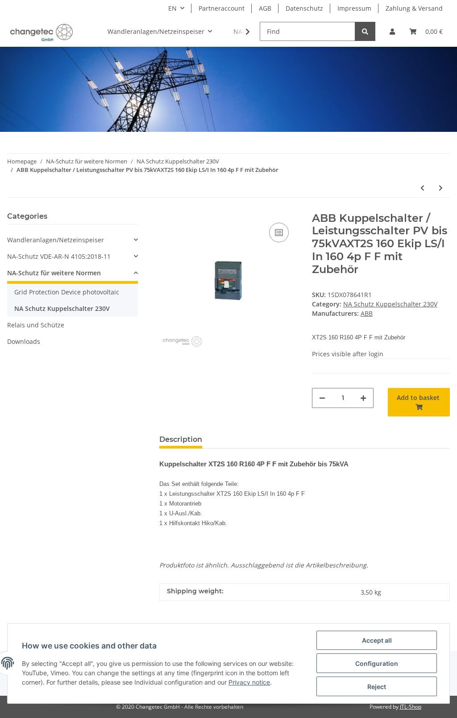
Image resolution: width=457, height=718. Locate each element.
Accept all (377, 640)
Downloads (23, 341)
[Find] (365, 31)
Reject (376, 686)
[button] (392, 31)
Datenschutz (304, 8)
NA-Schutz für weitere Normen (54, 273)
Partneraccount (222, 8)
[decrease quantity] (322, 398)
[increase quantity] (363, 398)
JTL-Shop (410, 706)
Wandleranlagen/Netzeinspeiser (55, 240)
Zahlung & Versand (414, 8)
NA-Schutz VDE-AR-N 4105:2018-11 (59, 256)
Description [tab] (180, 439)
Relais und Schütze (35, 325)
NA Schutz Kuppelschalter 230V (390, 304)
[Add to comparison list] (279, 232)
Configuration (376, 663)
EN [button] (172, 8)
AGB (265, 8)
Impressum (354, 8)
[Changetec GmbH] (41, 31)
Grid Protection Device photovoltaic (66, 292)
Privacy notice (249, 682)
